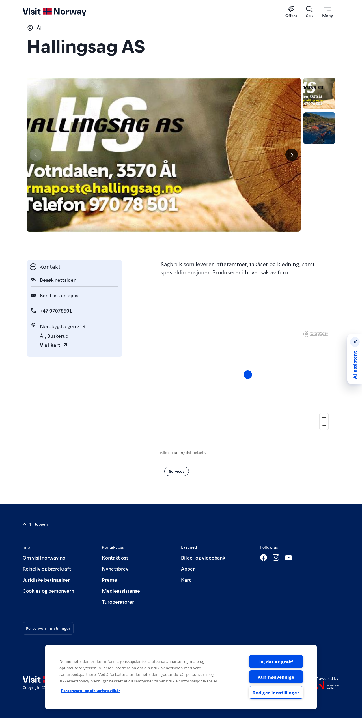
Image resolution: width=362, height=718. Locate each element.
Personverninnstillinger (48, 628)
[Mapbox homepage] (315, 334)
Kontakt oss (115, 557)
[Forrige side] (36, 155)
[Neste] (291, 155)
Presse (109, 579)
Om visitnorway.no (44, 557)
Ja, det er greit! (275, 662)
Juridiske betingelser (46, 579)
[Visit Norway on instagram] (276, 557)
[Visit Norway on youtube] (288, 557)
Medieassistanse (121, 590)
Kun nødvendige (276, 677)
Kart (186, 579)
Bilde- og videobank (203, 557)
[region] (247, 380)
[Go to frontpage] (64, 11)
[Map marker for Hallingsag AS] (248, 374)
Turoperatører (118, 601)
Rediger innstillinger (276, 692)
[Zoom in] (324, 417)
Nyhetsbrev (115, 568)
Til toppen (38, 523)
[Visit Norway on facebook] (263, 557)
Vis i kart (50, 344)
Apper (188, 568)
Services (176, 471)
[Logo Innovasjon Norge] (327, 685)
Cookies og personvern (48, 590)
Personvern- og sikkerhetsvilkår (90, 690)
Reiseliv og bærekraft (47, 568)
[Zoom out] (324, 426)
